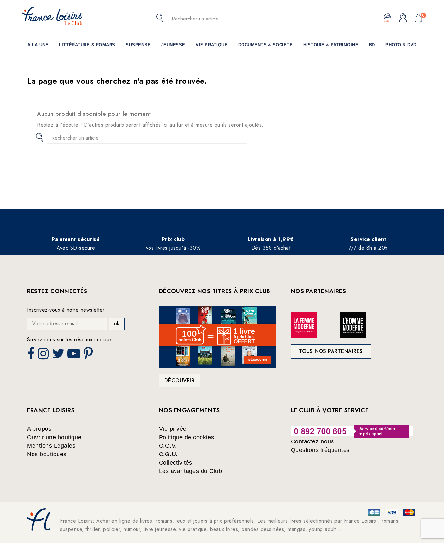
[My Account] (403, 18)
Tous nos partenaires (331, 351)
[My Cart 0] (418, 18)
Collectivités (175, 462)
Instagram (44, 355)
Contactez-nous (312, 441)
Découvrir (179, 380)
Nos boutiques (47, 454)
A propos (39, 429)
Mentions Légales (51, 445)
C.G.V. (168, 445)
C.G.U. (168, 454)
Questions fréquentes (320, 450)
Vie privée (173, 429)
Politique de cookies (186, 437)
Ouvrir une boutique (54, 437)
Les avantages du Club (190, 471)
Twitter (59, 355)
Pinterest (89, 355)
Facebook (31, 355)
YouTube (74, 355)
